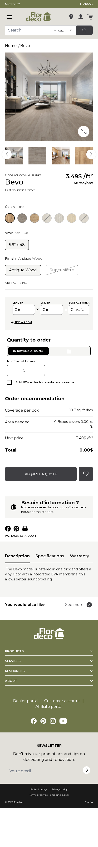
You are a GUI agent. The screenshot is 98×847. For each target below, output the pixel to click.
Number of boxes (21, 361)
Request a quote (41, 474)
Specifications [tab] (49, 555)
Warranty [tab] (79, 555)
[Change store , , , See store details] (71, 17)
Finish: (23, 258)
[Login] (80, 17)
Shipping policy (59, 794)
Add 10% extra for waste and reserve (44, 382)
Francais (86, 3)
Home (11, 45)
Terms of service (38, 794)
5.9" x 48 (17, 244)
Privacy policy (59, 789)
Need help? (12, 4)
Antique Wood (23, 270)
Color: (14, 207)
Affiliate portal (49, 706)
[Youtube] (63, 721)
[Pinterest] (43, 721)
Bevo (25, 45)
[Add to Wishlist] (48, 176)
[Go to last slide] (7, 154)
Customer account (62, 701)
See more (74, 604)
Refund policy (38, 789)
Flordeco (19, 802)
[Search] (84, 30)
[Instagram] (53, 721)
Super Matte (62, 270)
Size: (16, 233)
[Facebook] (34, 721)
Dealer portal (26, 701)
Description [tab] (17, 555)
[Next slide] (91, 154)
